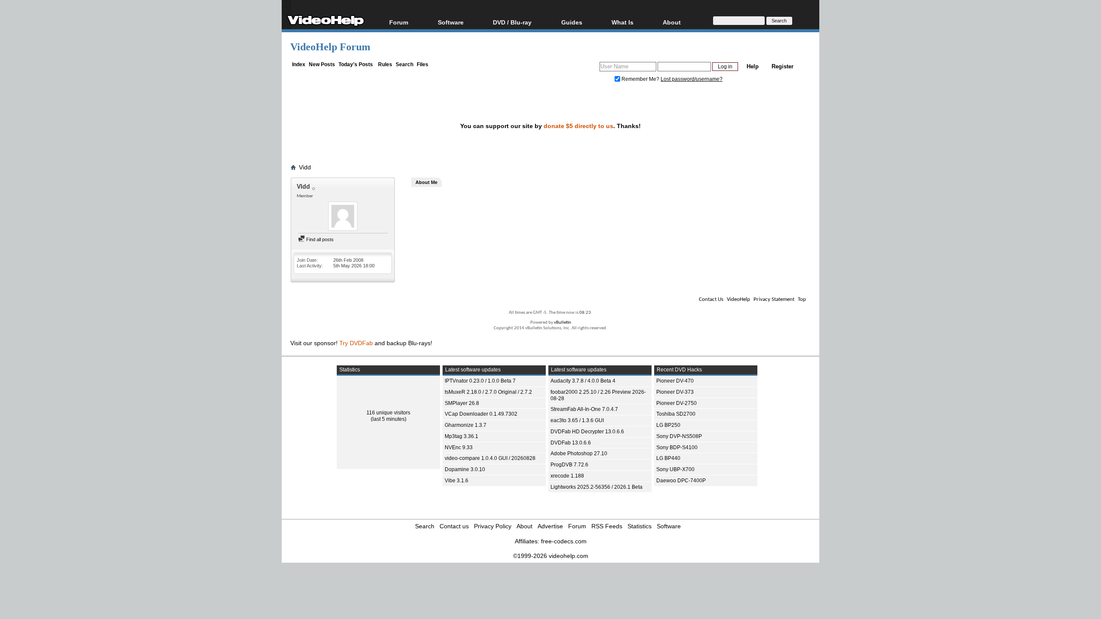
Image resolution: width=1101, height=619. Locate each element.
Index (298, 64)
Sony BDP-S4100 (677, 447)
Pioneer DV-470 (675, 381)
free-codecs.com (564, 541)
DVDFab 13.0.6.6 (570, 443)
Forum (398, 22)
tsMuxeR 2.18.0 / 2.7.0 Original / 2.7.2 (488, 392)
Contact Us (711, 299)
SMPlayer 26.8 (462, 403)
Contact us (454, 526)
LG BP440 (668, 458)
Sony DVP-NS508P (679, 436)
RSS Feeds (606, 526)
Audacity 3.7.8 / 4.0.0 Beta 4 (582, 381)
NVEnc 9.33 (459, 447)
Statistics (639, 526)
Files (422, 64)
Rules (385, 64)
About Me (426, 182)
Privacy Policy (492, 526)
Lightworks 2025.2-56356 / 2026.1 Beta (596, 487)
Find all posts (319, 239)
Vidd (305, 167)
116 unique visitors (388, 413)
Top (802, 299)
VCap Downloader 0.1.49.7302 (481, 414)
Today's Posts (355, 64)
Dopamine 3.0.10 (465, 469)
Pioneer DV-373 (675, 392)
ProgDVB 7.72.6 (569, 465)
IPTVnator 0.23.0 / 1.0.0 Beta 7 (480, 381)
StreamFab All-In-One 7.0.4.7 (584, 409)
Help (753, 66)
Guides (571, 22)
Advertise (550, 526)
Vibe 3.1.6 (456, 481)
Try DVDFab (356, 343)
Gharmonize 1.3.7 (465, 425)
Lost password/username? (692, 79)
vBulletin (562, 322)
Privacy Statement (773, 299)
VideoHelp (738, 299)
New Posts (322, 64)
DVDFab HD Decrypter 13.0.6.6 (587, 432)
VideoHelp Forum (330, 46)
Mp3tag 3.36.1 (461, 436)
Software (451, 22)
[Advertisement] (1036, 215)
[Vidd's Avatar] (343, 217)
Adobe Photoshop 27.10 (578, 453)
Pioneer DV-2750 (676, 403)
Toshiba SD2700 (675, 414)
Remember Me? (640, 79)
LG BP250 (668, 425)
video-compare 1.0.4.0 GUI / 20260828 (490, 458)
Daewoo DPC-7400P (681, 481)
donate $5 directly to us (578, 126)
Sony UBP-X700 (675, 469)
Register (782, 66)
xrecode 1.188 (567, 476)
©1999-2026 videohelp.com (550, 555)
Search (404, 64)
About (524, 526)
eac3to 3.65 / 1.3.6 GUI (577, 420)
